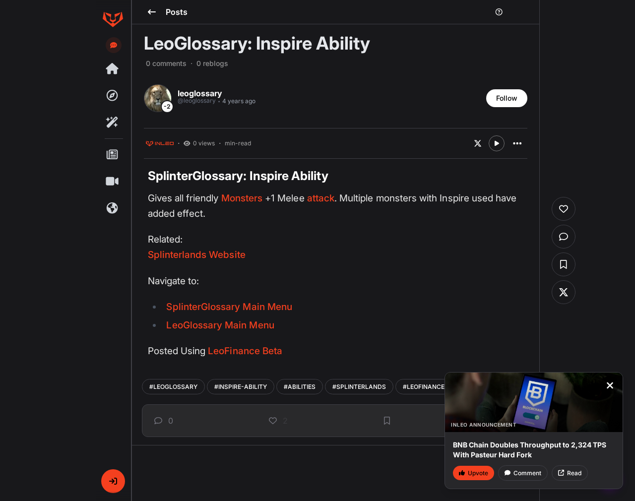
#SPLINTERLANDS (359, 386)
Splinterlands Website (197, 254)
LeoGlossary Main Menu (220, 325)
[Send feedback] (114, 45)
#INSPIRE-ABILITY (240, 386)
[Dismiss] (610, 385)
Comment (527, 473)
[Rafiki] (113, 122)
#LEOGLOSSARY (173, 386)
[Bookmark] (387, 421)
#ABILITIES (300, 386)
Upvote (478, 473)
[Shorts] (113, 181)
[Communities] (113, 208)
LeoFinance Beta (245, 351)
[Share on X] (478, 143)
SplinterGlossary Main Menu (229, 307)
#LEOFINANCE (423, 386)
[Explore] (113, 96)
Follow (506, 98)
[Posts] (113, 155)
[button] (113, 481)
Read (574, 473)
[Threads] (113, 69)
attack (320, 198)
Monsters (241, 198)
